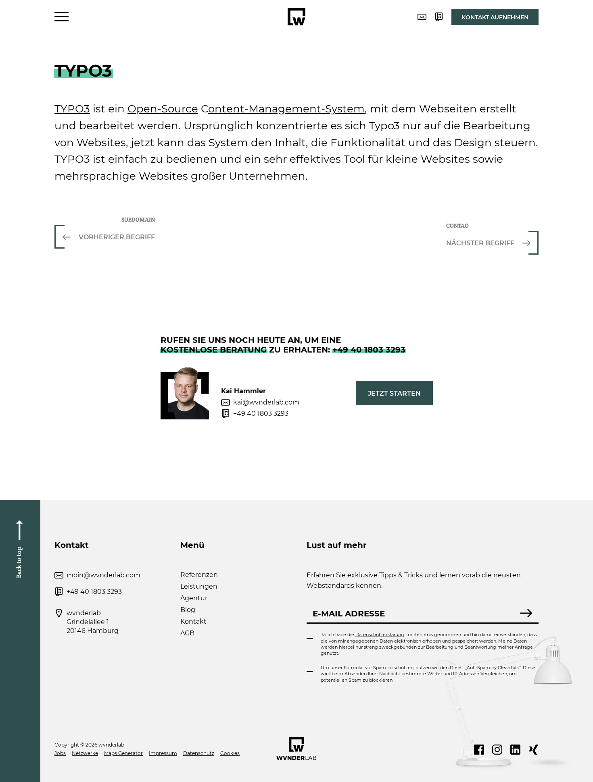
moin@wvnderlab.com (103, 575)
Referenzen (199, 575)
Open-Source (162, 108)
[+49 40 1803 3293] (438, 16)
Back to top (19, 562)
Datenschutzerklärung (379, 634)
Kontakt (193, 621)
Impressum (163, 753)
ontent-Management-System (286, 108)
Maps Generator (123, 753)
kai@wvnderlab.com (266, 402)
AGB (187, 633)
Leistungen (198, 586)
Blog (187, 610)
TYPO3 (72, 108)
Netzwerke (85, 753)
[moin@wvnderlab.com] (422, 16)
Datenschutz (198, 753)
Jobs (60, 753)
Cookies (230, 753)
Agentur (193, 598)
